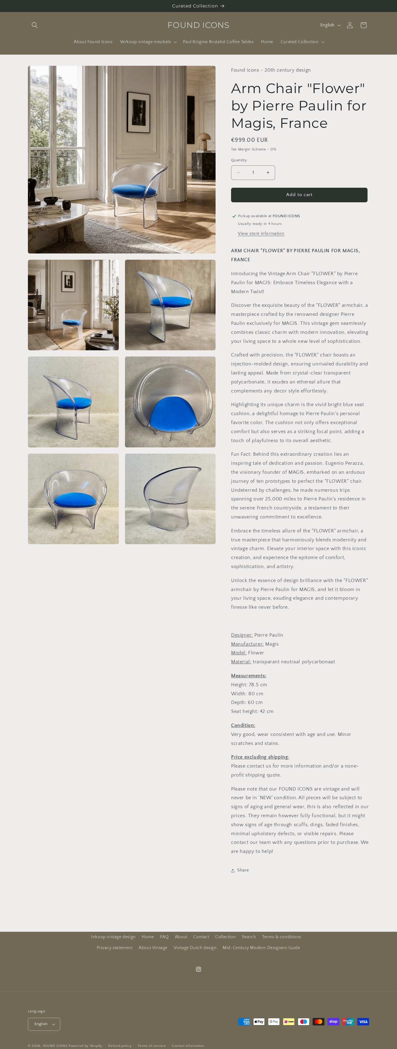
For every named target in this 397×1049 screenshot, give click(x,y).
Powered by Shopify (85, 1046)
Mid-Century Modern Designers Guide (261, 947)
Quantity (239, 160)
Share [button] (243, 870)
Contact (201, 937)
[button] (35, 25)
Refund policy (120, 1045)
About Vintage (153, 947)
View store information (261, 233)
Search (249, 937)
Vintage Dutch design (195, 947)
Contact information (188, 1045)
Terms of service (152, 1045)
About (181, 937)
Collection (225, 937)
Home (148, 937)
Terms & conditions (281, 937)
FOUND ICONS (56, 1046)
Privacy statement (114, 947)
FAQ (164, 937)
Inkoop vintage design (113, 937)
